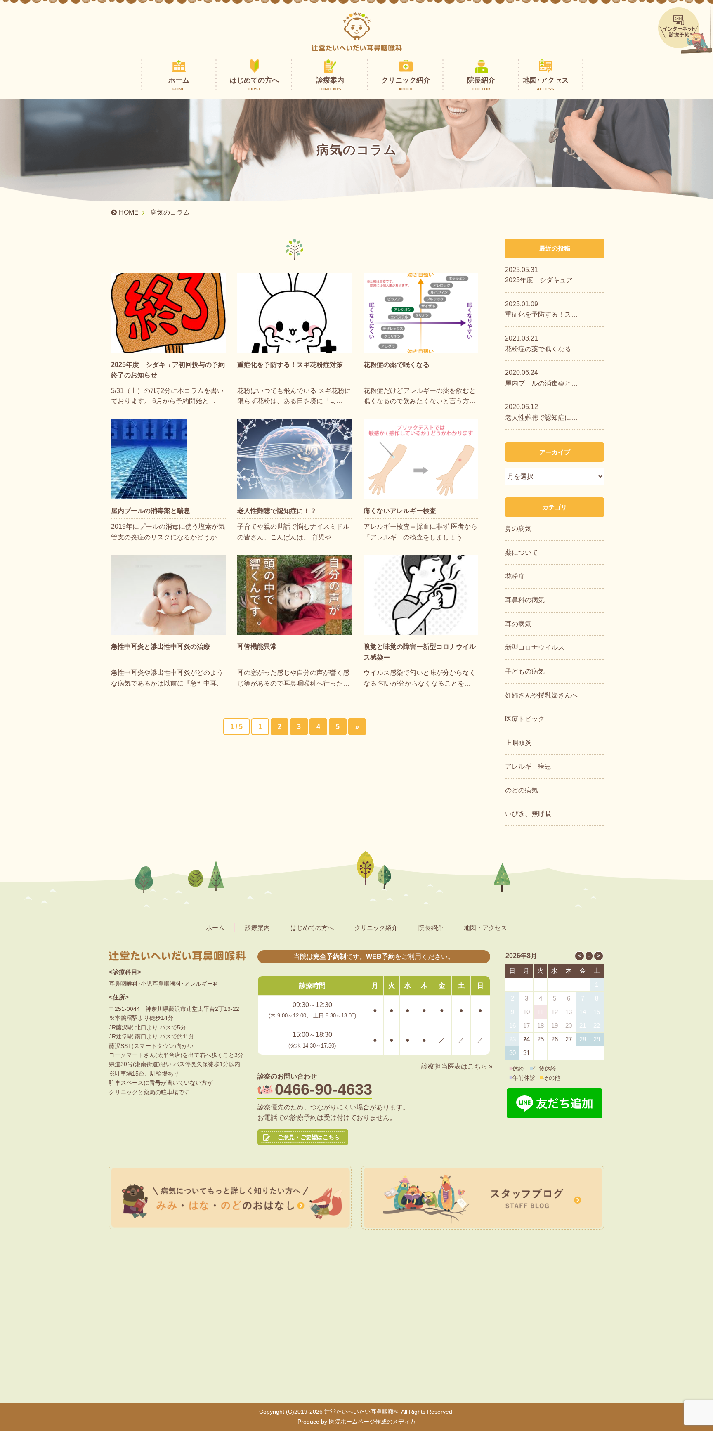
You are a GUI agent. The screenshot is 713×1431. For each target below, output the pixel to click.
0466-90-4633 (323, 1089)
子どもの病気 (525, 671)
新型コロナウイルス (534, 647)
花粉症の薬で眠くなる (538, 348)
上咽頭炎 (518, 742)
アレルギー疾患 (528, 766)
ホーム (178, 83)
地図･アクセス (546, 83)
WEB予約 (380, 956)
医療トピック (525, 718)
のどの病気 (521, 790)
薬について (521, 552)
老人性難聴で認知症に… (541, 417)
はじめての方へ (254, 83)
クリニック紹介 (405, 83)
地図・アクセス (485, 927)
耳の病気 (518, 623)
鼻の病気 (518, 528)
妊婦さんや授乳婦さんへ (541, 695)
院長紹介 (481, 83)
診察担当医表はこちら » (457, 1066)
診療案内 (330, 83)
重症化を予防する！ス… (541, 314)
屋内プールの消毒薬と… (541, 383)
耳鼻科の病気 (525, 599)
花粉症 (515, 576)
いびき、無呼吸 (528, 813)
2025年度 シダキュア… (542, 280)
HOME (129, 212)
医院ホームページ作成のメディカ (372, 1421)
